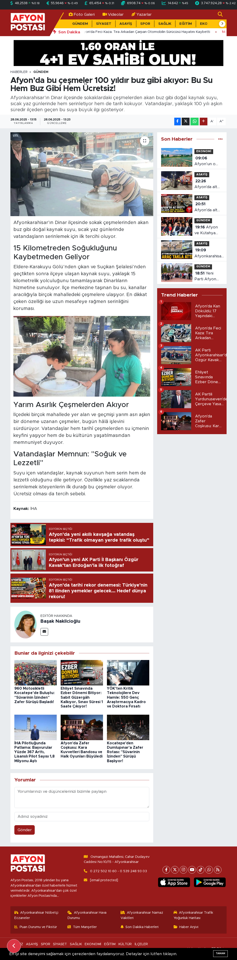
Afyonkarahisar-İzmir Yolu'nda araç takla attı (209, 253)
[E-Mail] (44, 632)
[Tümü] (220, 139)
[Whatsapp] (209, 870)
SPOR (145, 23)
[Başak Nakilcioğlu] (25, 624)
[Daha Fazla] (203, 121)
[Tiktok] (200, 870)
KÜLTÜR (125, 944)
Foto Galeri (84, 14)
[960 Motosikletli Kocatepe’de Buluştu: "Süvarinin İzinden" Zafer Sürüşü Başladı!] (35, 673)
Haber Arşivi (188, 927)
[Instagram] (183, 870)
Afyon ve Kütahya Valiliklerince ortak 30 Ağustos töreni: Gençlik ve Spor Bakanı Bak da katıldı (207, 230)
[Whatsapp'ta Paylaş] (194, 121)
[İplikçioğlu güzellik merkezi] (118, 53)
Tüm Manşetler (85, 927)
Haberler (19, 72)
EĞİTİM (185, 23)
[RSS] (217, 870)
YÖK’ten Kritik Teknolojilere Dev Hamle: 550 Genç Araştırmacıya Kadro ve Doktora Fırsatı (126, 697)
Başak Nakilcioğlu (60, 621)
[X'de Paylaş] (186, 121)
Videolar (116, 14)
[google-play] (210, 882)
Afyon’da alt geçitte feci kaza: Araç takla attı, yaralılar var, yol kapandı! (205, 207)
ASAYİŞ (125, 23)
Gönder (25, 830)
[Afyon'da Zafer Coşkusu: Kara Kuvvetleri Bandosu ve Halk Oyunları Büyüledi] (82, 727)
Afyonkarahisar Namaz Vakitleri (142, 915)
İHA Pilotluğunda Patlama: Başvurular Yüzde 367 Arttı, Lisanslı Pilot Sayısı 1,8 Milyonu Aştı (34, 752)
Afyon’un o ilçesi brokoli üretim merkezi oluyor (206, 161)
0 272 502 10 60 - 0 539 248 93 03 (118, 871)
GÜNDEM (80, 23)
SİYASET (103, 23)
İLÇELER (141, 944)
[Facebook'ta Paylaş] (177, 121)
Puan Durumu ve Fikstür (38, 927)
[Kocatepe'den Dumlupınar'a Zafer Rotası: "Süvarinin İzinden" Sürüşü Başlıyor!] (128, 727)
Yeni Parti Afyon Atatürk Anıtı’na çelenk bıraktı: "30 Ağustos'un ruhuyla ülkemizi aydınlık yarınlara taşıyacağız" (208, 276)
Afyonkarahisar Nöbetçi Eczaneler (36, 915)
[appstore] (174, 882)
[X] (175, 870)
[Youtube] (192, 870)
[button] (222, 24)
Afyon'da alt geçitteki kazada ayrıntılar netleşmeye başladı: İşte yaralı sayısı (205, 184)
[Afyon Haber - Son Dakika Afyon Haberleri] (27, 23)
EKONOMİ (203, 151)
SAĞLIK (164, 23)
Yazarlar (144, 14)
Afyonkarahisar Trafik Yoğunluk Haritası (193, 915)
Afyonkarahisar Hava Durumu (86, 915)
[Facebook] (166, 870)
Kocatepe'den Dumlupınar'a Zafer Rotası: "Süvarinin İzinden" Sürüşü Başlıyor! (125, 752)
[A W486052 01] (81, 356)
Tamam (220, 953)
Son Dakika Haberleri (142, 927)
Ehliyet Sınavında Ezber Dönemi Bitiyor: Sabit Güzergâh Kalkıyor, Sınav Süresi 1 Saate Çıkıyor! (82, 697)
